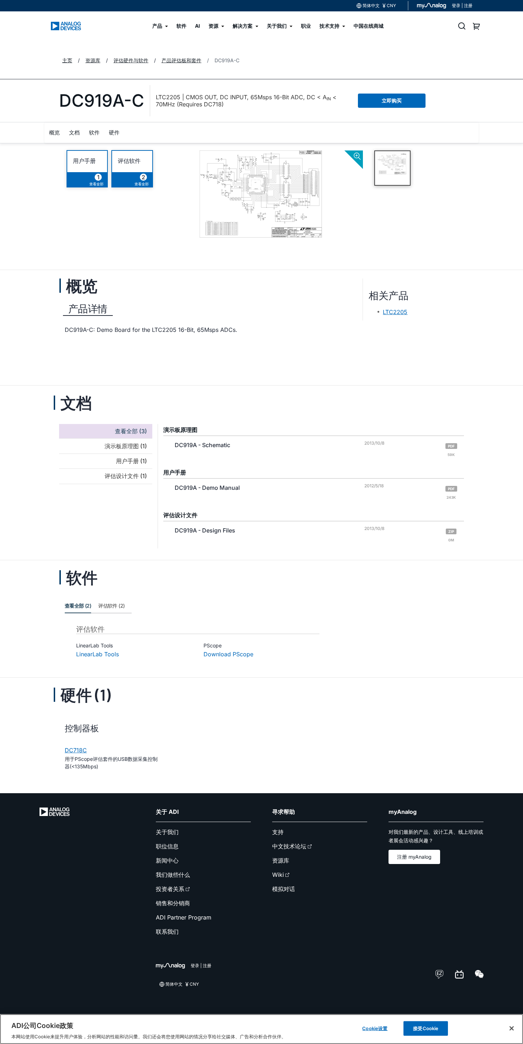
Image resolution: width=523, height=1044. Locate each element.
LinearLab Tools (97, 654)
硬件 (114, 132)
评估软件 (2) (111, 606)
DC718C (76, 750)
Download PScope (228, 654)
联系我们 (167, 931)
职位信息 (167, 846)
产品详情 (87, 309)
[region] (261, 1029)
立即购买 (392, 100)
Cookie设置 (374, 1028)
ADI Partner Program (183, 917)
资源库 (280, 860)
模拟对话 (283, 888)
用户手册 (84, 161)
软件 (94, 132)
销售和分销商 (173, 903)
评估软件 (129, 161)
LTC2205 (395, 312)
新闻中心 (167, 860)
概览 (54, 132)
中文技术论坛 (289, 846)
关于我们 (167, 832)
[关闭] (511, 1028)
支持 (278, 832)
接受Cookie (425, 1028)
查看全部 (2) (78, 606)
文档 (74, 132)
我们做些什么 (173, 874)
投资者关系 (170, 888)
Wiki (278, 874)
